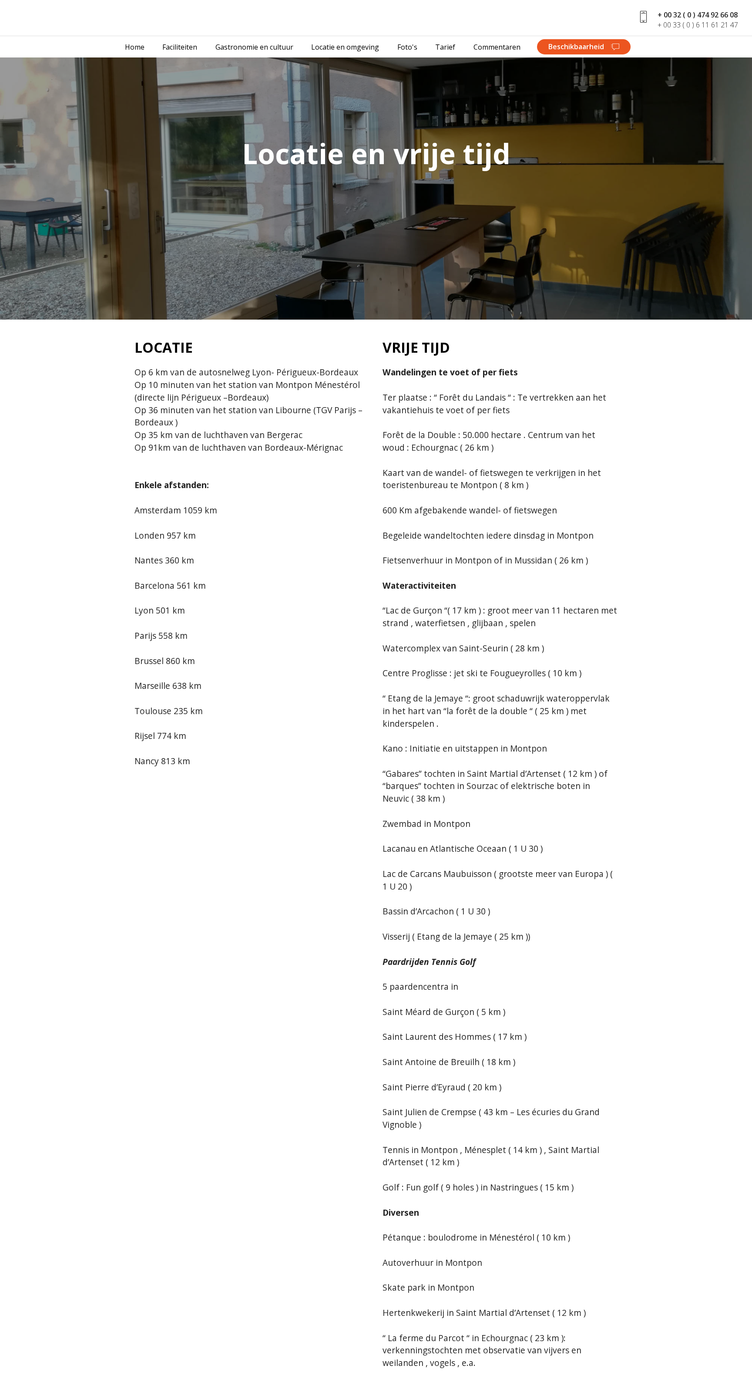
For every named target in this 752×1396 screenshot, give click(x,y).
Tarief (445, 47)
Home (134, 47)
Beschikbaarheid (577, 46)
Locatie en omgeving (345, 47)
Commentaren (497, 47)
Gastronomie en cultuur (254, 47)
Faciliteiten (179, 47)
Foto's (407, 47)
